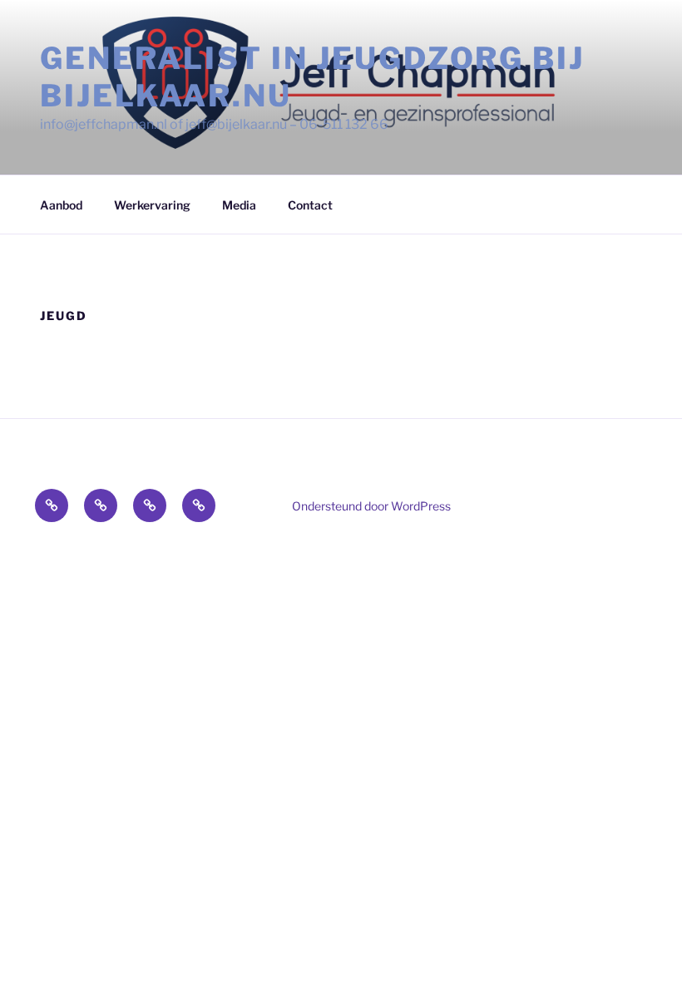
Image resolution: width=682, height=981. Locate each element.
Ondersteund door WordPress (371, 506)
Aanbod (61, 205)
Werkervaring (152, 205)
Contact (310, 205)
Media (239, 205)
